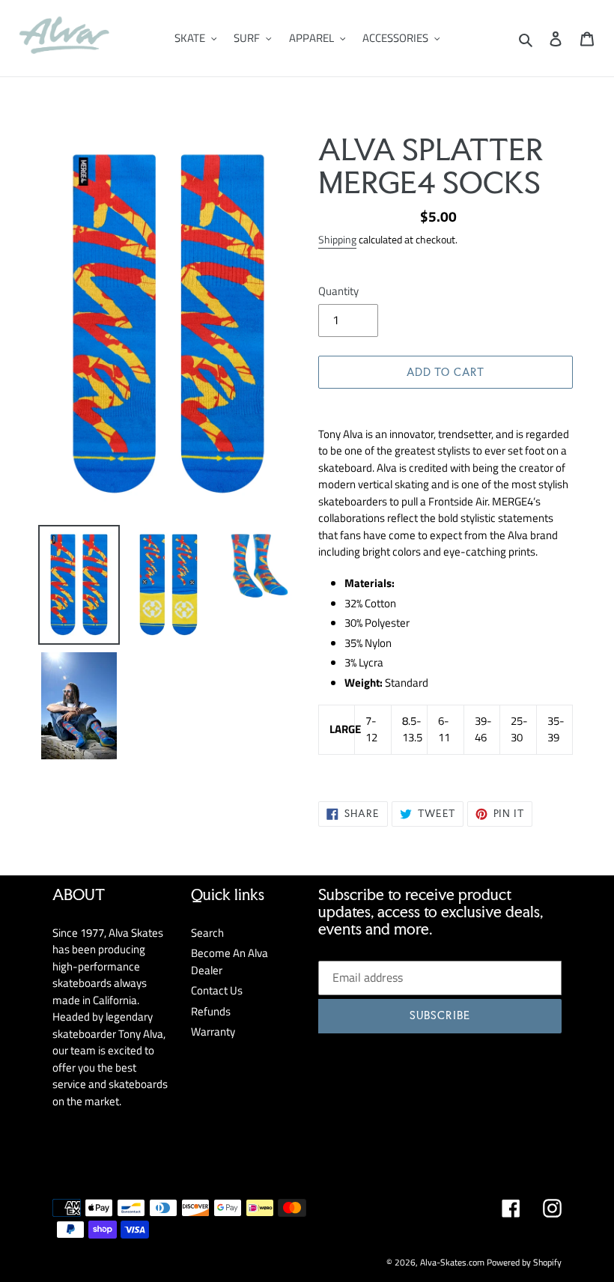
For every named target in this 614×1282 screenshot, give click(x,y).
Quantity (338, 291)
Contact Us (217, 990)
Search (207, 932)
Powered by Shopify (524, 1262)
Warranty (213, 1031)
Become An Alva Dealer (229, 961)
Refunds (211, 1011)
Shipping (337, 239)
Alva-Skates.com (452, 1262)
